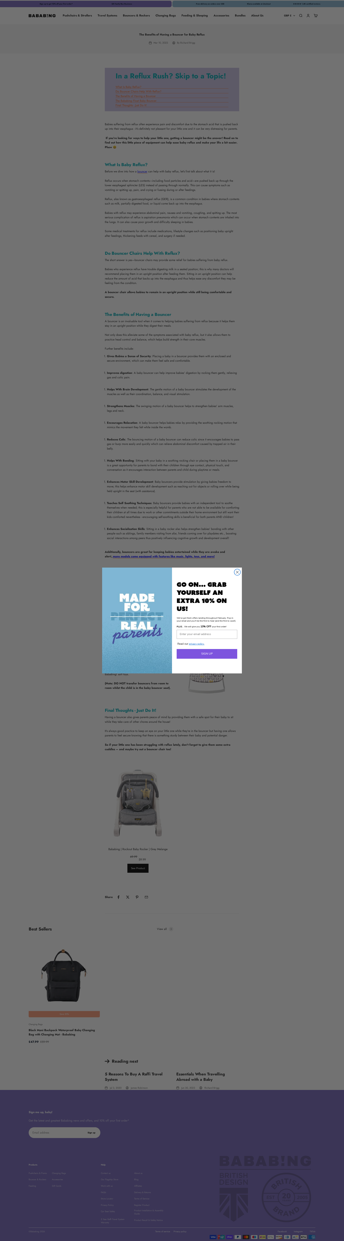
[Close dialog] (237, 572)
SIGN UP (207, 653)
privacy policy (196, 644)
